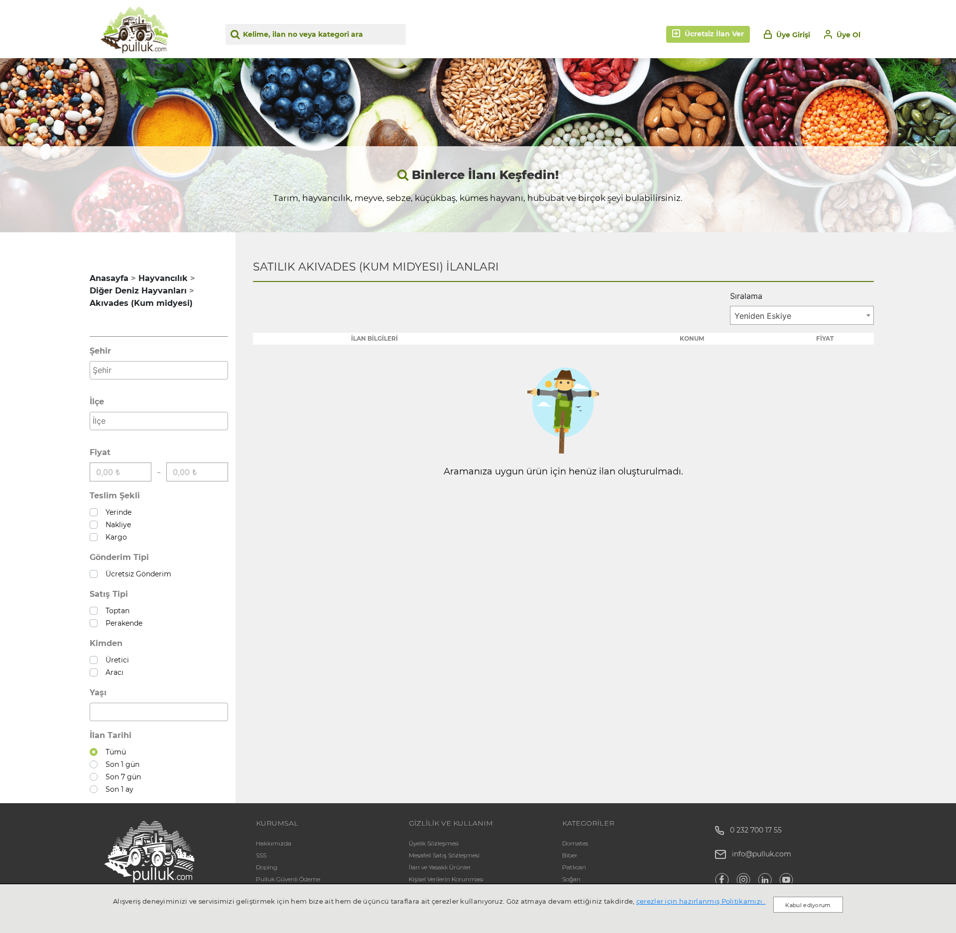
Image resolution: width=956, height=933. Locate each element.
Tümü (114, 751)
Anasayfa (109, 278)
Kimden (106, 643)
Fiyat (100, 452)
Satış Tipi (109, 594)
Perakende (122, 623)
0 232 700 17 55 (753, 830)
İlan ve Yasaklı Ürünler (440, 867)
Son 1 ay (117, 789)
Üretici (115, 659)
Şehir (100, 351)
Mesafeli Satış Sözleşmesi (444, 855)
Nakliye (116, 524)
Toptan (115, 610)
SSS (261, 855)
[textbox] (161, 370)
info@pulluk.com (761, 853)
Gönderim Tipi (119, 557)
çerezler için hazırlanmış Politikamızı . (701, 901)
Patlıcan (574, 867)
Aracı (112, 672)
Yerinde (116, 512)
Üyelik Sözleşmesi (434, 843)
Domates (575, 843)
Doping (266, 867)
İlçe (97, 401)
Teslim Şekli (115, 495)
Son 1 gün (120, 764)
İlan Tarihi (110, 735)
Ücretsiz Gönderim (136, 573)
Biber (570, 855)
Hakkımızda (273, 843)
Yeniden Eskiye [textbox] (762, 316)
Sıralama (746, 296)
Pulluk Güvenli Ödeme (288, 879)
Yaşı (98, 692)
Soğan (571, 879)
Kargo (114, 537)
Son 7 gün (121, 776)
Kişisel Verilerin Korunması (446, 879)
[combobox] (159, 370)
